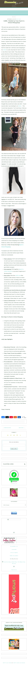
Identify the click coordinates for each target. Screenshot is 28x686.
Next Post (21, 427)
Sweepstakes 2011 (14, 546)
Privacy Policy (14, 511)
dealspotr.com (14, 483)
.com (17, 275)
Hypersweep (14, 569)
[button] (14, 6)
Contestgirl (14, 549)
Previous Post (7, 427)
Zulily (4, 49)
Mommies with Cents (14, 3)
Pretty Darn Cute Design (19, 662)
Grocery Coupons (14, 552)
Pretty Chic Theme (7, 662)
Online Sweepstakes (14, 555)
